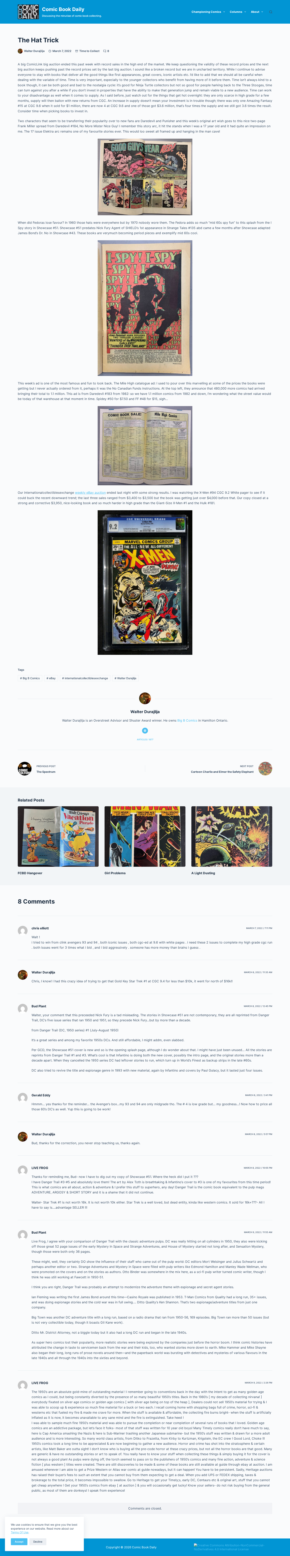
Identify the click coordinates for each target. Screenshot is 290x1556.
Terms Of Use (19, 1532)
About (255, 11)
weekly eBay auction (90, 493)
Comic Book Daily (63, 9)
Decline (37, 1541)
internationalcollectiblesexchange (85, 678)
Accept (19, 1541)
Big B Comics (30, 678)
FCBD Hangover (30, 873)
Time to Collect (89, 51)
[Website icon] (145, 731)
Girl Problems (115, 873)
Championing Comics (206, 11)
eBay (51, 678)
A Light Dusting (203, 873)
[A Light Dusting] (231, 836)
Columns (236, 11)
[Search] (270, 11)
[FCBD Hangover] (58, 836)
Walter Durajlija (125, 678)
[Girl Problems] (145, 836)
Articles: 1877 (145, 739)
